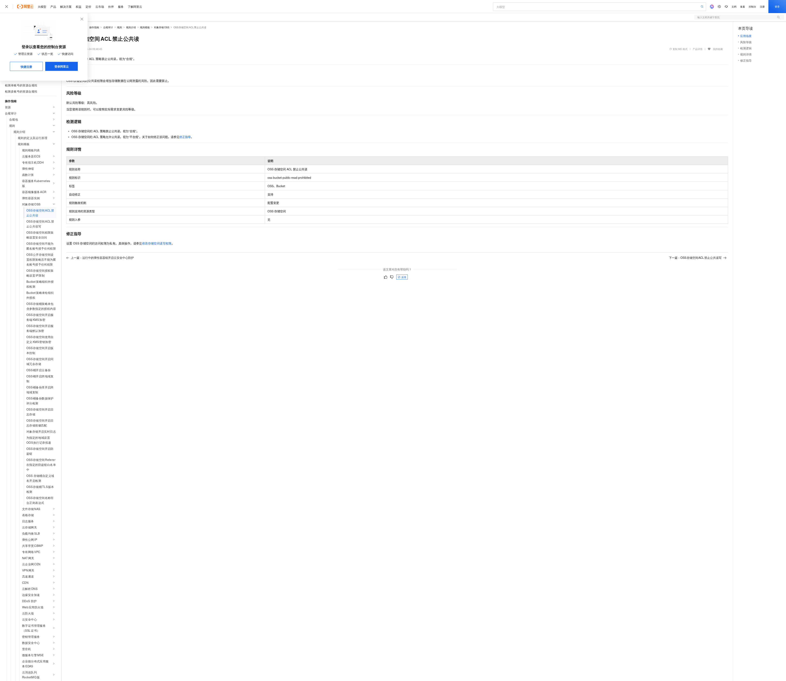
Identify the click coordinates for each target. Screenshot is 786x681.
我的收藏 (718, 49)
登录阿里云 (61, 66)
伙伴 (111, 7)
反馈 (403, 277)
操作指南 (94, 27)
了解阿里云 (135, 7)
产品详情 (697, 49)
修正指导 (185, 137)
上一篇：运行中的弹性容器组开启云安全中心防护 (102, 258)
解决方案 (66, 7)
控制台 (752, 6)
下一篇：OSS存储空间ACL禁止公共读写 (695, 258)
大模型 (42, 7)
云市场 (99, 7)
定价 (88, 7)
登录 (777, 6)
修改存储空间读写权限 (157, 243)
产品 (53, 7)
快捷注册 (26, 66)
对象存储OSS (161, 27)
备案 (742, 6)
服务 (121, 7)
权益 (78, 7)
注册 (762, 6)
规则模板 (145, 27)
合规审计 (108, 27)
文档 (734, 6)
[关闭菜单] (6, 6)
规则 (119, 27)
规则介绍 (131, 27)
